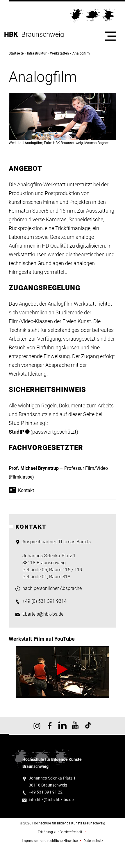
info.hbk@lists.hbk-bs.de (51, 799)
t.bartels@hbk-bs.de (42, 614)
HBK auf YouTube (75, 725)
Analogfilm (81, 53)
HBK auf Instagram (37, 725)
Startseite (16, 53)
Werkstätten (59, 53)
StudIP (16, 432)
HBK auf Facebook (50, 725)
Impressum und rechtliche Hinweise (50, 841)
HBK (12, 34)
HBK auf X (62, 725)
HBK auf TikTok (88, 725)
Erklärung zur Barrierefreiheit (60, 832)
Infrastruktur (37, 53)
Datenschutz (93, 841)
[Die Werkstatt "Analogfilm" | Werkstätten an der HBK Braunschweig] (62, 671)
